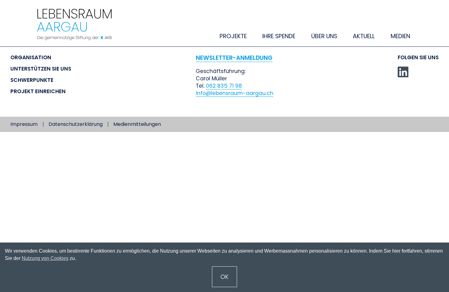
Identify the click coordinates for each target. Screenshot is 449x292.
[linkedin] (403, 72)
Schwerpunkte (31, 80)
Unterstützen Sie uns (40, 68)
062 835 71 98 (224, 85)
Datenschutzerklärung (76, 124)
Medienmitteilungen (137, 124)
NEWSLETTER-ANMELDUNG (234, 58)
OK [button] (224, 277)
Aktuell (364, 36)
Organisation (30, 57)
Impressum (24, 124)
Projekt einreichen (38, 91)
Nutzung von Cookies (45, 258)
